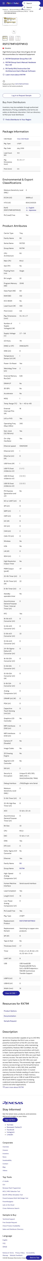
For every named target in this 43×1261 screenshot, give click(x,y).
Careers (5, 1150)
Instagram (11, 1132)
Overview (6, 1147)
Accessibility (30, 1253)
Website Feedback (16, 1255)
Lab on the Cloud (8, 1205)
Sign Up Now (10, 1120)
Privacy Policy (20, 1253)
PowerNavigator (8, 1201)
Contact (5, 1164)
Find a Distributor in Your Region (18, 120)
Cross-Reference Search (11, 1208)
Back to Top (34, 1257)
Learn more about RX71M (15, 75)
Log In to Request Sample (21, 95)
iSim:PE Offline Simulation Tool (13, 1195)
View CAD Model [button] (23, 139)
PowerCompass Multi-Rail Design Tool (15, 1198)
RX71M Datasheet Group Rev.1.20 (19, 59)
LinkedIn (10, 1135)
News (4, 1157)
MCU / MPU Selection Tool (11, 1191)
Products (5, 9)
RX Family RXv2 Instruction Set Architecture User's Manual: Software (20, 69)
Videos (5, 1170)
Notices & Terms (8, 1253)
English (31, 208)
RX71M (31, 11)
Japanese (32, 210)
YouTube (10, 1125)
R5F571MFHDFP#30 (22, 84)
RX (21, 863)
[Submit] (24, 7)
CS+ (4, 1185)
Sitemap (5, 1255)
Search (31, 3)
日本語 (5, 1247)
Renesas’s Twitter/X (14, 1127)
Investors (6, 1153)
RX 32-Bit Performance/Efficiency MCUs (16, 11)
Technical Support (9, 1219)
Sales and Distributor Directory (13, 1229)
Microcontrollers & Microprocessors (20, 9)
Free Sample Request (10, 1222)
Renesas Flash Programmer (12, 1188)
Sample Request (10, 1021)
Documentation (10, 1016)
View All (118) (10, 993)
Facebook (10, 1130)
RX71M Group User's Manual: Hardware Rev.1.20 (21, 63)
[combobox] (31, 7)
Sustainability (7, 1160)
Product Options (10, 1011)
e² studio (6, 1181)
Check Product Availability (11, 1226)
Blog (4, 1167)
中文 (4, 1243)
